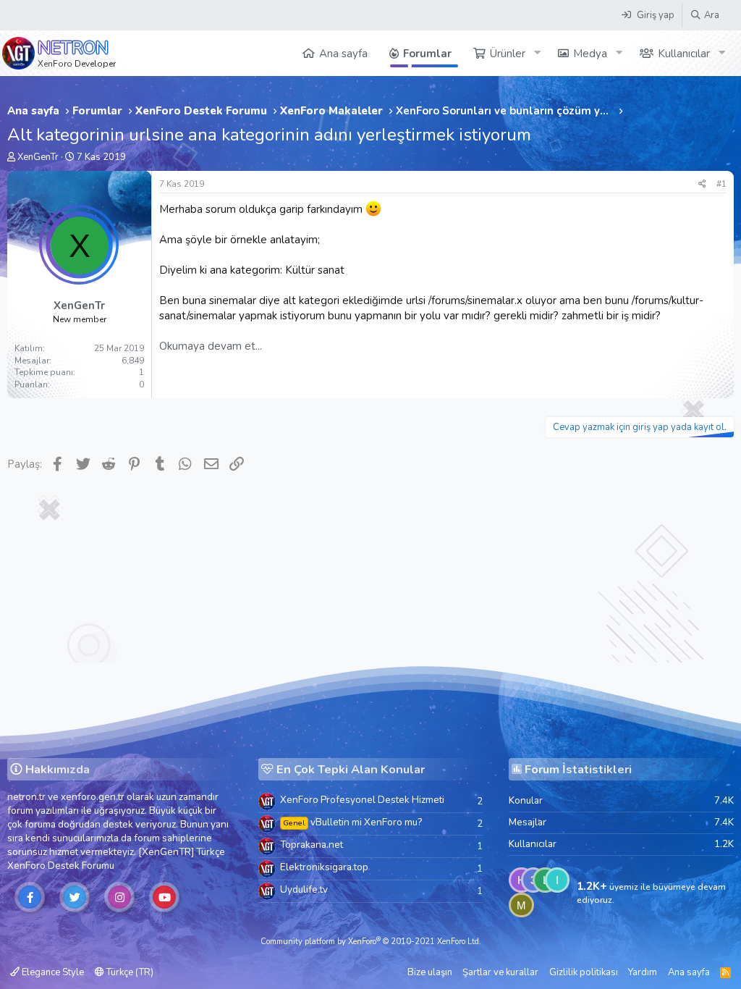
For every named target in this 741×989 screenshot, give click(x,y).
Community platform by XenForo (371, 941)
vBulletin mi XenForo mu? (352, 822)
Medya (590, 53)
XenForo (26, 865)
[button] (537, 53)
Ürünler (507, 53)
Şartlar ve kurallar (500, 972)
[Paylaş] (702, 184)
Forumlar (427, 53)
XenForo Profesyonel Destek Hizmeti (362, 800)
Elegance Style (52, 972)
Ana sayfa (343, 53)
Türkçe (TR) (128, 972)
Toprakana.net (311, 844)
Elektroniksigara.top (324, 867)
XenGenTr (38, 157)
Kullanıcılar (684, 53)
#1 (721, 184)
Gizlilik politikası (583, 972)
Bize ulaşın (429, 972)
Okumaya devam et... (210, 346)
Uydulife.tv (304, 889)
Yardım (642, 972)
